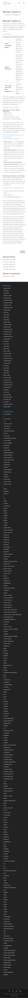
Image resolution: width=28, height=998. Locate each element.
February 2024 (7, 353)
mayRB (5, 742)
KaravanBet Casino (9, 718)
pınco (5, 829)
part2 (5, 803)
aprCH (5, 513)
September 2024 (8, 336)
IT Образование (8, 684)
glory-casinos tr (8, 665)
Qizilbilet (6, 849)
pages (5, 798)
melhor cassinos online (10, 745)
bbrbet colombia (8, 554)
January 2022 (7, 394)
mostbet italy (7, 757)
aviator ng (6, 542)
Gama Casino (7, 643)
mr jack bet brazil (8, 776)
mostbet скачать (8, 769)
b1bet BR (6, 544)
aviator (5, 525)
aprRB (5, 520)
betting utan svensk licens (11, 561)
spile (5, 902)
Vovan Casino (7, 957)
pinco (5, 820)
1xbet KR (6, 467)
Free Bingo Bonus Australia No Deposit (13, 188)
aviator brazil (7, 527)
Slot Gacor (6, 875)
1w (4, 421)
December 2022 (8, 382)
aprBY (5, 510)
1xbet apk (6, 448)
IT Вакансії (6, 682)
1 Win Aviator (7, 419)
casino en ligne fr (8, 597)
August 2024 (7, 339)
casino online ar (8, 605)
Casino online (7, 602)
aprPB (5, 518)
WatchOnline (7, 962)
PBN (5, 805)
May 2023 (6, 370)
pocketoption (7, 841)
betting (6, 559)
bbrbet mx (6, 556)
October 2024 (7, 334)
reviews (6, 858)
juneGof (6, 706)
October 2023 (7, 360)
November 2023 (8, 358)
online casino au (8, 788)
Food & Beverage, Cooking (10, 636)
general (6, 655)
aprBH (5, 508)
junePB (6, 711)
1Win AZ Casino (8, 423)
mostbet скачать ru (9, 771)
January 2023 (7, 380)
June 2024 (6, 344)
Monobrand (7, 747)
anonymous (7, 506)
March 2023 (7, 375)
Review (6, 854)
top (5, 933)
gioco (5, 660)
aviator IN (6, 535)
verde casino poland (9, 953)
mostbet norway (8, 759)
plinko (5, 832)
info (5, 677)
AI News (6, 503)
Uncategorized (7, 945)
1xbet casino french (9, 460)
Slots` (5, 880)
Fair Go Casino (7, 626)
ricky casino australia (9, 861)
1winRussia (7, 445)
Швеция (6, 974)
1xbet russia (7, 479)
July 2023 (6, 365)
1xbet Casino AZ (8, 455)
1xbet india (7, 462)
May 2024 (6, 346)
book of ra (6, 578)
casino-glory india (8, 617)
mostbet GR (7, 752)
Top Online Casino (8, 940)
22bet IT (6, 493)
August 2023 (7, 363)
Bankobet (6, 549)
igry (5, 675)
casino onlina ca (8, 600)
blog (5, 576)
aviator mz (6, 539)
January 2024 (7, 356)
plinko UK (6, 837)
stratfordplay (7, 916)
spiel (5, 895)
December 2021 (8, 397)
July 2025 (6, 312)
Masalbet (6, 735)
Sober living (7, 885)
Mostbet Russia (8, 764)
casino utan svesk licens (10, 612)
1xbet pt (6, 474)
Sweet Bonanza (8, 924)
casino (5, 593)
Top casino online (8, 938)
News (5, 783)
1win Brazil (7, 428)
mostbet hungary (8, 754)
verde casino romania (9, 955)
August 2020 (7, 406)
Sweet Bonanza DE (9, 926)
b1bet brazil (7, 547)
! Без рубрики (7, 414)
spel (5, 890)
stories (5, 911)
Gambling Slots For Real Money (11, 107)
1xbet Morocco (8, 472)
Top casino (6, 936)
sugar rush (7, 921)
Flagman (6, 634)
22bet (5, 489)
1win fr (6, 433)
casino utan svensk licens (10, 609)
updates (6, 948)
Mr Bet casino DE (8, 774)
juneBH (6, 701)
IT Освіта (6, 687)
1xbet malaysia (8, 469)
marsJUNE (6, 733)
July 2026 (6, 290)
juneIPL (6, 709)
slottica (6, 882)
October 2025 (7, 305)
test (5, 931)
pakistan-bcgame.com (9, 800)
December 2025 (8, 300)
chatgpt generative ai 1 (10, 619)
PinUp (5, 822)
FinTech (6, 631)
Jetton (5, 692)
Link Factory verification (9, 259)
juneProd (6, 713)
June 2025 (6, 315)
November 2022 (8, 385)
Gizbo (5, 663)
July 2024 (6, 341)
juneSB (6, 716)
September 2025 (8, 307)
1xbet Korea (7, 464)
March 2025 (7, 322)
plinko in (6, 834)
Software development (10, 887)
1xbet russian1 (8, 484)
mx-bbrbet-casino (8, 779)
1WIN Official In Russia (10, 438)
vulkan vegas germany (9, 960)
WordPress (15, 996)
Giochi (5, 658)
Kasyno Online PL (8, 721)
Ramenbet (6, 851)
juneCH (6, 704)
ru (4, 863)
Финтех (6, 969)
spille (5, 907)
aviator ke (6, 537)
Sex (5, 868)
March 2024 (7, 351)
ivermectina (7, 689)
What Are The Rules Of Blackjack (11, 138)
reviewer (6, 856)
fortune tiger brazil (9, 641)
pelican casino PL (8, 808)
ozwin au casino (8, 796)
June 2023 (6, 368)
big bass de (7, 564)
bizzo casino (7, 573)
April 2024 (6, 348)
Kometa (6, 725)
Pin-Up (5, 817)
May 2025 (6, 317)
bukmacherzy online (9, 588)
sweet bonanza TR (8, 928)
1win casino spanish (9, 431)
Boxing (5, 585)
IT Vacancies (7, 680)
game (5, 648)
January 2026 (7, 298)
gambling (6, 646)
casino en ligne (8, 595)
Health (5, 670)
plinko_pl (6, 839)
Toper (5, 943)
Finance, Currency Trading (11, 629)
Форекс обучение (8, 972)
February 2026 (7, 295)
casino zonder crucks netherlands (13, 614)
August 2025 (7, 310)
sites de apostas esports (10, 870)
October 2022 (7, 387)
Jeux (5, 694)
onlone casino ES (8, 791)
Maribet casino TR (8, 730)
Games (5, 651)
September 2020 (8, 404)
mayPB (5, 740)
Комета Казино (8, 965)
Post (5, 844)
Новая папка (7, 967)
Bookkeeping (7, 583)
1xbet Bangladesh (8, 452)
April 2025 (6, 319)
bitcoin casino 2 (8, 571)
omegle (6, 786)
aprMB (5, 515)
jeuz (5, 699)
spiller (5, 909)
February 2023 (7, 377)
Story (5, 914)
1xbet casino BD (8, 457)
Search (22, 252)
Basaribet (6, 551)
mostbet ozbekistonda (9, 762)
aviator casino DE (8, 530)
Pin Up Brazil (7, 812)
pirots (5, 824)
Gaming (6, 653)
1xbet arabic (7, 450)
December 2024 (8, 329)
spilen (5, 904)
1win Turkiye (7, 440)
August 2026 (7, 288)
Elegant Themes (14, 994)
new (5, 781)
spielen (6, 899)
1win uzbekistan (8, 443)
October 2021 (7, 399)
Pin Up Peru (7, 815)
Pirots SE (6, 827)
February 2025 (7, 324)
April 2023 (6, 373)
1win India (6, 436)
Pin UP (5, 810)
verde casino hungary (9, 950)
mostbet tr (6, 767)
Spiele (5, 897)
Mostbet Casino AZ (9, 750)
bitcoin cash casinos (9, 566)
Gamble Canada (7, 34)
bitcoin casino (7, 568)
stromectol (6, 919)
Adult (5, 501)
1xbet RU (6, 477)
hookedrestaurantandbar (10, 672)
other (5, 793)
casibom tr (6, 590)
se (4, 866)
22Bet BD (6, 491)
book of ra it (7, 580)
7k (4, 498)
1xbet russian (7, 481)
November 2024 (8, 331)
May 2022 (6, 389)
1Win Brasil (7, 426)
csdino (5, 624)
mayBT (5, 737)
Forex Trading (7, 638)
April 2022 (6, 392)
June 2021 (6, 402)
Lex (5, 728)
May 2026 (6, 293)
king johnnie (7, 723)
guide (5, 667)
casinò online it (8, 607)
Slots (5, 878)
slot (5, 873)
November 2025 (8, 302)
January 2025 (7, 327)
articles (6, 523)
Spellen (6, 892)
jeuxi (5, 696)
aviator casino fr (8, 532)
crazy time (6, 622)
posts (5, 846)
